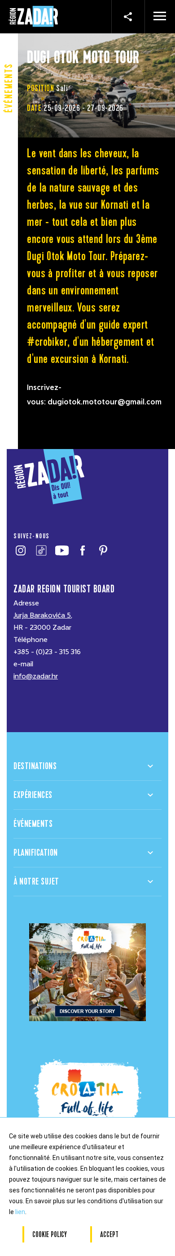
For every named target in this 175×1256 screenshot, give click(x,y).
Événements (32, 824)
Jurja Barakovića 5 (42, 615)
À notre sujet (36, 882)
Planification (35, 853)
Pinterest (103, 550)
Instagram (20, 550)
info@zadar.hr (35, 676)
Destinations (35, 766)
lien (20, 1211)
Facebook (82, 550)
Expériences (32, 795)
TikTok (41, 550)
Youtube (62, 550)
